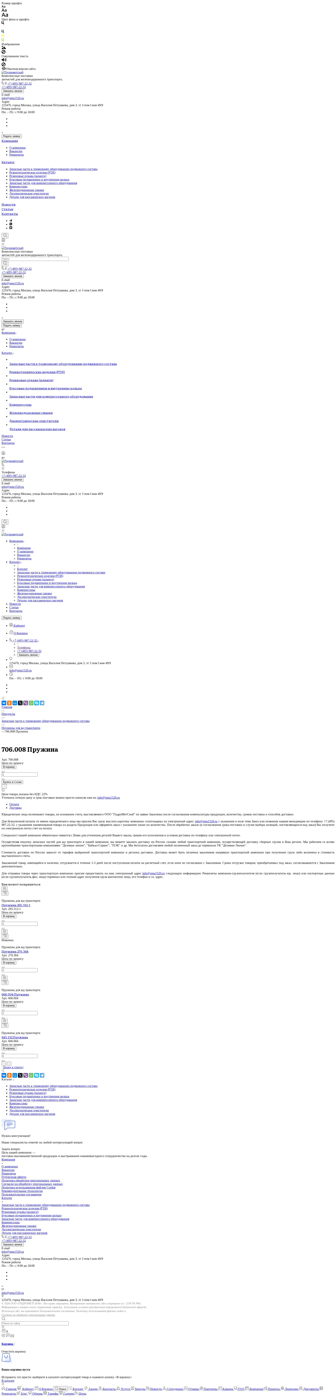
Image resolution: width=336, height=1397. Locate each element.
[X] (20, 703)
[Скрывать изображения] (3, 52)
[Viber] (25, 703)
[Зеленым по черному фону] (3, 40)
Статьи (7, 209)
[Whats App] (10, 224)
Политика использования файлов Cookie (29, 1187)
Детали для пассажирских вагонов (32, 197)
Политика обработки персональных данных (31, 1180)
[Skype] (36, 703)
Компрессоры (18, 186)
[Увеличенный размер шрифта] (5, 15)
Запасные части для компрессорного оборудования (43, 183)
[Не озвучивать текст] (3, 65)
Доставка (15, 807)
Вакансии (15, 151)
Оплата (14, 804)
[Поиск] (5, 235)
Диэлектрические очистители (29, 193)
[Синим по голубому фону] (3, 32)
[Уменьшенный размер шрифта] (3, 6)
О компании (17, 147)
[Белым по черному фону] (3, 28)
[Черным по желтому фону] (3, 36)
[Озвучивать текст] (4, 60)
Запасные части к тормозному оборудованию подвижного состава (53, 169)
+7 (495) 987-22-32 (19, 83)
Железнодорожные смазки (26, 190)
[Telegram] (10, 220)
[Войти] (3, 241)
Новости (9, 204)
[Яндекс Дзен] (10, 228)
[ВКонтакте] (4, 703)
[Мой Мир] (14, 703)
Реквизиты (16, 154)
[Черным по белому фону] (3, 23)
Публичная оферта (14, 1177)
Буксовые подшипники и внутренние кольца (39, 179)
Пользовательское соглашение (22, 1194)
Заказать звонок (12, 90)
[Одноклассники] (9, 703)
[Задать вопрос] (4, 786)
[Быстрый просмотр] (5, 888)
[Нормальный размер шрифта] (4, 10)
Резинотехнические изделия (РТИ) (32, 172)
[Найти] (5, 263)
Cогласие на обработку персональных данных (32, 1184)
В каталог (8, 1380)
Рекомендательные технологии (22, 1191)
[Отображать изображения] (4, 48)
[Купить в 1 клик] (5, 893)
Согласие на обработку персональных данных (28, 1315)
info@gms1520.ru (13, 98)
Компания (10, 140)
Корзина (8, 1344)
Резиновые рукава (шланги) (27, 176)
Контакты (10, 213)
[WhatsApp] (31, 703)
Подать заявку (11, 136)
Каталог (8, 162)
